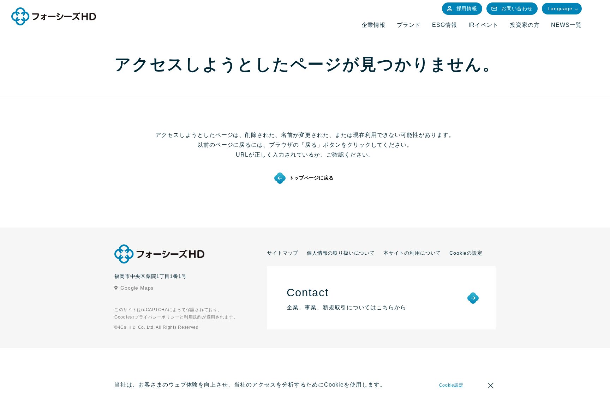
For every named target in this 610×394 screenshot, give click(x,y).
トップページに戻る (311, 178)
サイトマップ (282, 253)
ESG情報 (444, 25)
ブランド (409, 25)
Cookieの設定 (466, 253)
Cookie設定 (451, 385)
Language (560, 8)
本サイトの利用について (412, 253)
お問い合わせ (517, 8)
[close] (491, 386)
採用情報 (466, 8)
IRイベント (483, 25)
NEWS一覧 (566, 25)
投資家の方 (525, 25)
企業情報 (373, 25)
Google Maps (137, 288)
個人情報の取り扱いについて (341, 253)
